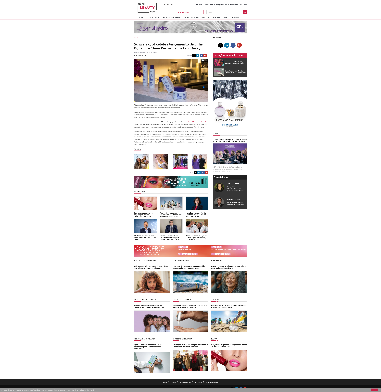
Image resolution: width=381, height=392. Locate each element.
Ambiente (215, 300)
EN (168, 4)
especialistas (221, 177)
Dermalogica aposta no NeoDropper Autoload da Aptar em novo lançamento (190, 306)
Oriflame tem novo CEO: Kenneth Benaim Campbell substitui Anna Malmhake (169, 237)
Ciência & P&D (217, 260)
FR (164, 4)
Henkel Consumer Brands (197, 122)
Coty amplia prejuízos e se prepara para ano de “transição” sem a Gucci (143, 214)
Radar (136, 38)
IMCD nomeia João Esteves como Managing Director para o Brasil (145, 237)
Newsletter (184, 12)
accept (375, 390)
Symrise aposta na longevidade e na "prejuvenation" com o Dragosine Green (149, 306)
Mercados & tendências (145, 260)
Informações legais (212, 382)
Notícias (153, 17)
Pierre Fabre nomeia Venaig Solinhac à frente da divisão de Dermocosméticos (197, 214)
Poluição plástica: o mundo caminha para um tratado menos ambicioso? (228, 306)
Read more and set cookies (86, 390)
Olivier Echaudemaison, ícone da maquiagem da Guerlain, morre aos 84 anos (196, 237)
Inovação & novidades (144, 339)
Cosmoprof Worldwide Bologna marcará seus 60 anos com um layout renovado (190, 346)
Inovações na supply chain (194, 17)
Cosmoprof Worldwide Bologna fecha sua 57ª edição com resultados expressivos (230, 140)
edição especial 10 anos (217, 17)
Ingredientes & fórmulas (145, 300)
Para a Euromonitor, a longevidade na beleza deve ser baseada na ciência (228, 267)
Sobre (165, 382)
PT (172, 4)
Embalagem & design (182, 300)
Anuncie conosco (185, 382)
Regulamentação (181, 260)
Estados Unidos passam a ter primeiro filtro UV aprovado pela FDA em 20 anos (189, 267)
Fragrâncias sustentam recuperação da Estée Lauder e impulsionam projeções (170, 214)
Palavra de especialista (172, 17)
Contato (173, 382)
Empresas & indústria (182, 339)
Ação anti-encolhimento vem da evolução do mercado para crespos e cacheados (151, 267)
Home (141, 17)
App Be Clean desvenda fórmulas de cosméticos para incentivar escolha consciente (148, 347)
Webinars (235, 17)
